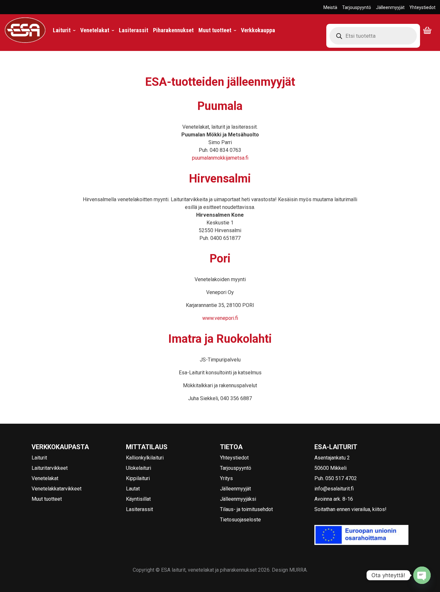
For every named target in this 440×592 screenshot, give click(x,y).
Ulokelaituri (138, 468)
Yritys (226, 478)
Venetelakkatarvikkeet (56, 489)
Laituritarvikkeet (50, 468)
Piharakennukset (173, 30)
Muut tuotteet (217, 30)
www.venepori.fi (220, 318)
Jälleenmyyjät (390, 7)
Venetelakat (97, 30)
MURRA (298, 570)
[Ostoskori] (429, 30)
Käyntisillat (138, 499)
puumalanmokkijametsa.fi (220, 158)
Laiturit (64, 30)
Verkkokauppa (258, 30)
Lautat (133, 489)
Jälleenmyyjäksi (238, 499)
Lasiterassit (133, 30)
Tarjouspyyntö (356, 7)
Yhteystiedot (422, 7)
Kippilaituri (138, 478)
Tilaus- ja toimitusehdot (246, 509)
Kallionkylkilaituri (145, 458)
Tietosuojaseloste (240, 520)
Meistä (330, 7)
